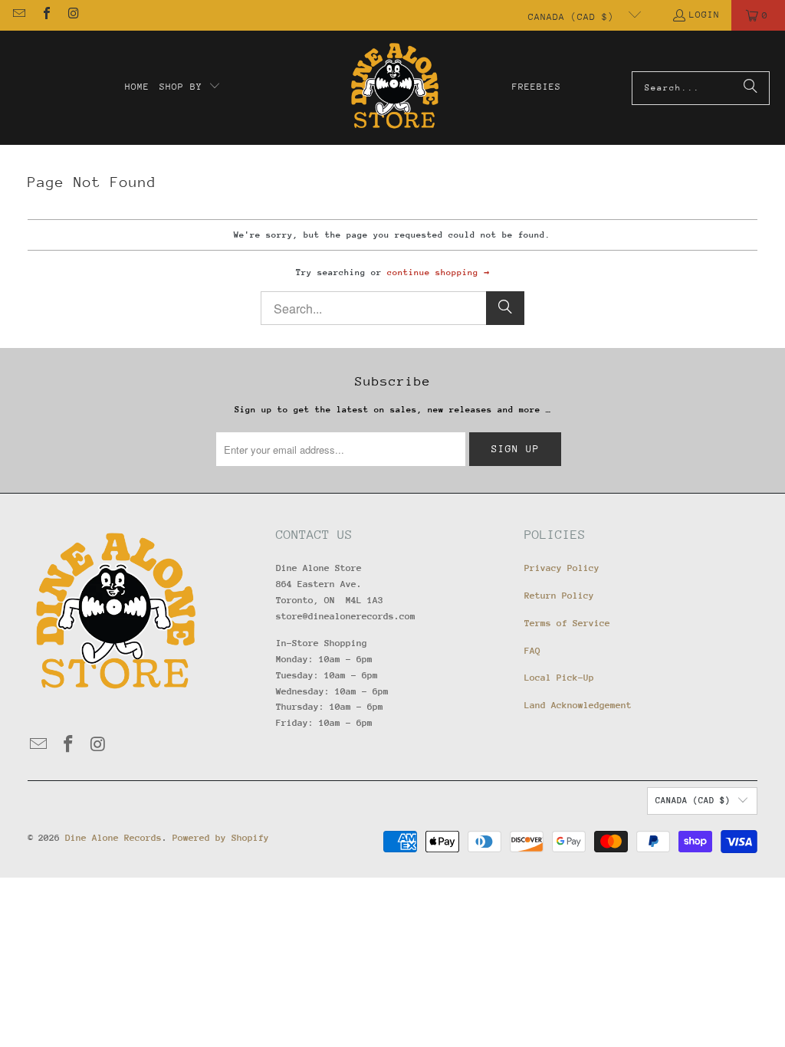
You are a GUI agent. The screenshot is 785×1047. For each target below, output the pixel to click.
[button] (190, 87)
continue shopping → (438, 272)
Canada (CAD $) (574, 16)
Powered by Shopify (220, 837)
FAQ (532, 650)
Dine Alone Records (113, 837)
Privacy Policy (561, 568)
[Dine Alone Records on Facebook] (45, 15)
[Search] (750, 88)
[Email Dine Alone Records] (18, 15)
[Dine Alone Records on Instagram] (73, 15)
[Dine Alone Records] (394, 87)
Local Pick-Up (559, 677)
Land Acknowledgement (578, 705)
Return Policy (559, 595)
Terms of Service (567, 623)
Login (704, 14)
